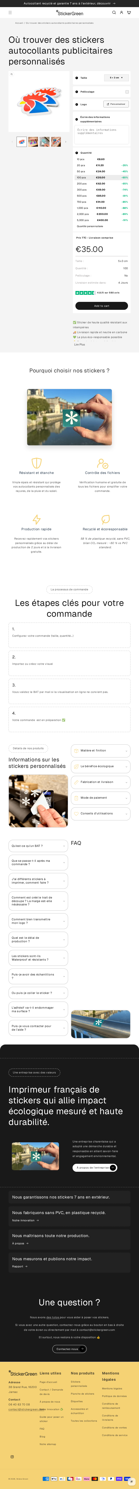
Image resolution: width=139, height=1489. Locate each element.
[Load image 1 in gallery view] (22, 142)
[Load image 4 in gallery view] (56, 142)
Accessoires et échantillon (79, 1411)
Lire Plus (79, 344)
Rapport (17, 1266)
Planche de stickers (82, 1393)
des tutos (53, 1317)
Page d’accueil (48, 1382)
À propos (18, 1243)
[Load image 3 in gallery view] (44, 142)
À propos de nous (50, 1401)
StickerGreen (22, 1479)
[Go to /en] (69, 12)
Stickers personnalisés (79, 1383)
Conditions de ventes (114, 1427)
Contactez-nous (67, 1349)
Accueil (19, 23)
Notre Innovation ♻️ (51, 1409)
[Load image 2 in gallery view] (33, 142)
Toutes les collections (84, 1420)
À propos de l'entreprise (93, 1167)
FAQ (42, 1428)
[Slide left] (12, 142)
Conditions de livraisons (110, 1417)
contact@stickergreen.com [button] (26, 1409)
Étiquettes (77, 1401)
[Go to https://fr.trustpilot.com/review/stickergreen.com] (86, 293)
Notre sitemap (48, 1444)
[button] (10, 12)
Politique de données (114, 1396)
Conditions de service (115, 1435)
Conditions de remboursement (111, 1405)
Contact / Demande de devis (51, 1391)
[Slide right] (66, 142)
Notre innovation (23, 1220)
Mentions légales (112, 1388)
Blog (42, 1436)
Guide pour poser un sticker (52, 1419)
